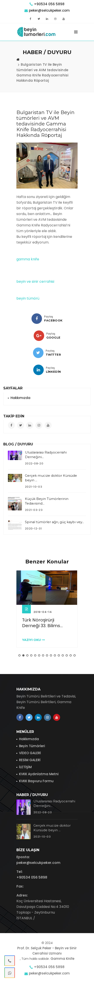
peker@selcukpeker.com (49, 10)
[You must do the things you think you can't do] (23, 807)
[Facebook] (36, 318)
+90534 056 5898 (49, 4)
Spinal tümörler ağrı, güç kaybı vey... (54, 522)
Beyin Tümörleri (32, 746)
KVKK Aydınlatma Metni (39, 774)
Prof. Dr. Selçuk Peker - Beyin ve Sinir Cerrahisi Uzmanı (47, 951)
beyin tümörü (27, 298)
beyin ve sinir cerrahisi (35, 281)
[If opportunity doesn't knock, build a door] (47, 587)
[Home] (17, 59)
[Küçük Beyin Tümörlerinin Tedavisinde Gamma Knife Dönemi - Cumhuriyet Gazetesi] (15, 503)
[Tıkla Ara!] (9, 960)
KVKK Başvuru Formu (36, 781)
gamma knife (27, 259)
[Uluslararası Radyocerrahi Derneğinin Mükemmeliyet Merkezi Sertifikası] (15, 455)
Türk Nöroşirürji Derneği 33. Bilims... (42, 623)
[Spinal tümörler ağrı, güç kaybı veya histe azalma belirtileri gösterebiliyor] (15, 525)
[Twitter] (38, 353)
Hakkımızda (20, 397)
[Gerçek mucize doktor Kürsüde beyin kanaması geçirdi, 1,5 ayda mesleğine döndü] (15, 478)
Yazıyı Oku (32, 639)
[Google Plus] (39, 335)
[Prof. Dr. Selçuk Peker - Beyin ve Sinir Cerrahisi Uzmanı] (36, 31)
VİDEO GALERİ (30, 753)
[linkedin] (38, 370)
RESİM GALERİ (29, 760)
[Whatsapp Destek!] (9, 972)
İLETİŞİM (25, 767)
